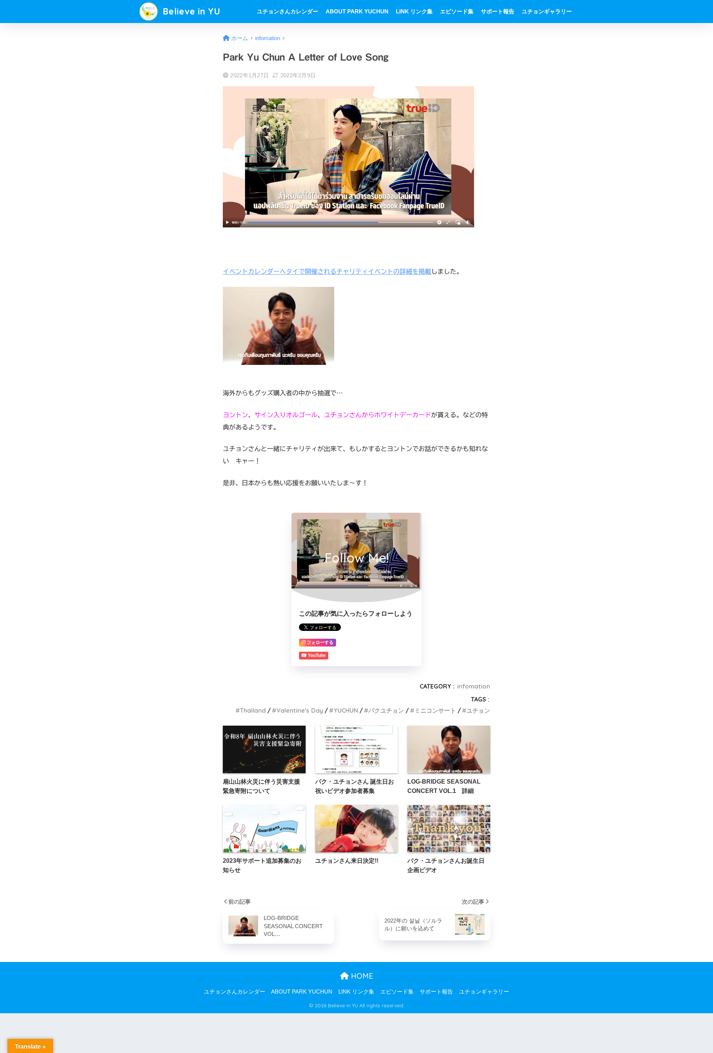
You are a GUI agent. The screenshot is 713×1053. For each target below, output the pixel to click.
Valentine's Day (299, 710)
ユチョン (478, 710)
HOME (361, 976)
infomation (473, 686)
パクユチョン (386, 710)
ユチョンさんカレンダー (287, 11)
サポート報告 (497, 11)
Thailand (253, 710)
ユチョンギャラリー (547, 11)
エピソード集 (456, 11)
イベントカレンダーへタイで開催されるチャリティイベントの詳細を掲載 (327, 271)
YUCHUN (345, 710)
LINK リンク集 (414, 11)
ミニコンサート (435, 710)
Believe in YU (190, 11)
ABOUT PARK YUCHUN (357, 11)
